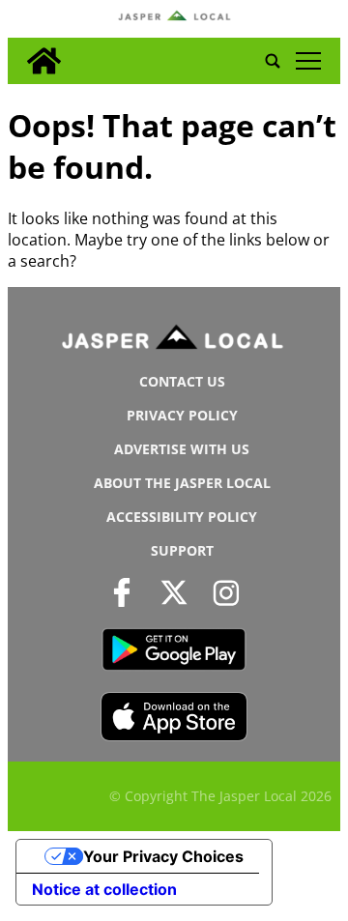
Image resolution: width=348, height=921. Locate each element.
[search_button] (272, 61)
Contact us (182, 381)
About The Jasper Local (182, 483)
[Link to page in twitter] (173, 592)
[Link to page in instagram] (226, 592)
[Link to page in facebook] (121, 592)
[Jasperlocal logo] (174, 341)
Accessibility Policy (181, 516)
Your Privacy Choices (163, 856)
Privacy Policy (182, 415)
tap (308, 61)
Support (182, 550)
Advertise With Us (181, 449)
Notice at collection (104, 889)
